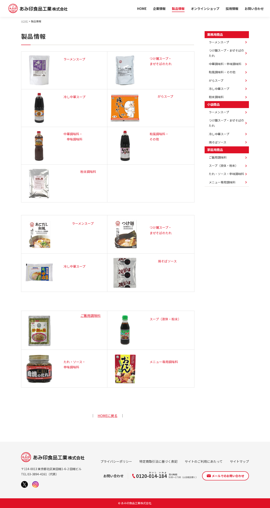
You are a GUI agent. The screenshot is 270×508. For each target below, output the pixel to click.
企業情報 (159, 8)
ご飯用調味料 (90, 315)
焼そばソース (217, 142)
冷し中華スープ (219, 89)
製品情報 (178, 8)
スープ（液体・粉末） (223, 165)
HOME (142, 8)
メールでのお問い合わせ (228, 476)
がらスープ (216, 80)
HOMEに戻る (107, 415)
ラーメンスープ (219, 42)
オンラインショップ (205, 8)
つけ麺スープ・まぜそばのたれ (226, 53)
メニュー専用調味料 (222, 182)
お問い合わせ (254, 8)
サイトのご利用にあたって (204, 461)
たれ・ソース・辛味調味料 (226, 174)
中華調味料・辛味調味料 (225, 64)
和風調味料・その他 (222, 72)
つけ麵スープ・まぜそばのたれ (226, 123)
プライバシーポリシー (116, 461)
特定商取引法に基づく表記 (158, 461)
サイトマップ (239, 461)
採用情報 (232, 8)
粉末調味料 (216, 97)
